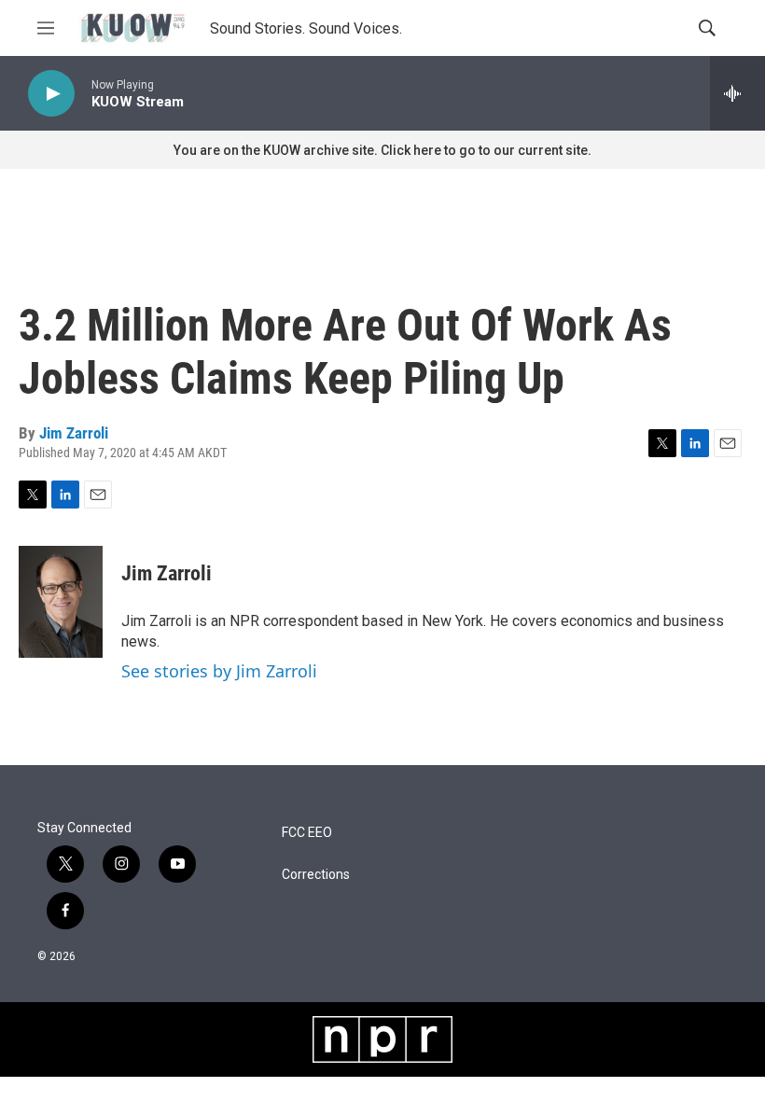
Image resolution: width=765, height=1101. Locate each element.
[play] (51, 94)
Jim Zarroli (73, 433)
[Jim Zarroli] (61, 602)
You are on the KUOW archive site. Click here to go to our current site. (382, 150)
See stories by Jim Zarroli (219, 671)
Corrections (316, 875)
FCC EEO (307, 833)
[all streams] (737, 93)
